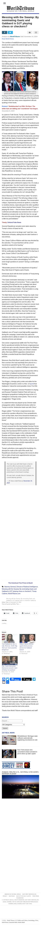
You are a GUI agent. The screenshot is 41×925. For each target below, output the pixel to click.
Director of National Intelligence (27, 586)
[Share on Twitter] (10, 32)
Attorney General (10, 586)
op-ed (32, 384)
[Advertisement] (20, 825)
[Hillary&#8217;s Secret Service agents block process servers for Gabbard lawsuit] (27, 638)
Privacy (5, 896)
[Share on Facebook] (5, 32)
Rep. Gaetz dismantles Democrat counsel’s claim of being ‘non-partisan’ (9, 668)
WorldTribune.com (14, 593)
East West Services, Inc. (29, 894)
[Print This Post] (30, 32)
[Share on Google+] (16, 32)
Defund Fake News (14, 222)
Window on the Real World (13, 894)
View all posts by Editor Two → (11, 604)
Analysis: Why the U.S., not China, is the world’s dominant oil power (20, 773)
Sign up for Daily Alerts (23, 896)
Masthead (12, 896)
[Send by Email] (36, 32)
